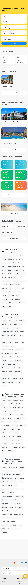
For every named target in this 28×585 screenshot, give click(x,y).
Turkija (4, 255)
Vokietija (18, 284)
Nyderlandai (5, 284)
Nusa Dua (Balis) (6, 328)
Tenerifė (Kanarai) (6, 378)
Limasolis (4, 360)
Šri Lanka (16, 274)
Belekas (4, 382)
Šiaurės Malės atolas (7, 331)
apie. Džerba (5, 324)
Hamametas (13, 324)
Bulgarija (15, 255)
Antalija (21, 378)
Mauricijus (11, 295)
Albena (12, 346)
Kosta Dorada (5, 375)
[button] (14, 16)
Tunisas (4, 274)
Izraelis (11, 288)
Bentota (16, 331)
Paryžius (9, 364)
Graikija (22, 255)
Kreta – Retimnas (18, 367)
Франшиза (4, 578)
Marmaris (4, 386)
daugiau (15, 150)
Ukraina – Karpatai (7, 270)
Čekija (9, 306)
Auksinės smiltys (19, 349)
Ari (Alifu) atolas (17, 328)
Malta (13, 292)
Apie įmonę (20, 578)
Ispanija (4, 259)
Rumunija (4, 299)
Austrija (10, 277)
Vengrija (16, 277)
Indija (23, 266)
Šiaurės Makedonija (18, 263)
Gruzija (12, 284)
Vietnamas (15, 281)
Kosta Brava (17, 371)
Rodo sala (4, 371)
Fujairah (4, 339)
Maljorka (13, 375)
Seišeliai (11, 299)
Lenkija (17, 295)
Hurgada (4, 320)
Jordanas (17, 288)
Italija (9, 263)
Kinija (3, 292)
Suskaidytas (5, 357)
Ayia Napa (12, 357)
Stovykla (16, 339)
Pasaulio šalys (9, 573)
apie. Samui (14, 335)
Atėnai (15, 364)
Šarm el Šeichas (13, 320)
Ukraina (10, 274)
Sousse (20, 324)
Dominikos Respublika (14, 266)
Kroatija (4, 263)
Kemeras (17, 382)
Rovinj (17, 353)
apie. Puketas (5, 335)
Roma (10, 371)
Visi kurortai (13, 93)
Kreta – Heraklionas (7, 367)
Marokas (19, 292)
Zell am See (5, 346)
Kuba (22, 288)
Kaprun (17, 342)
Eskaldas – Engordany (7, 342)
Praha (3, 364)
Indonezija (4, 288)
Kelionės (7, 568)
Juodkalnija (11, 259)
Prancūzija (22, 303)
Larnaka (19, 357)
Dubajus (21, 335)
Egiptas (9, 255)
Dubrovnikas (5, 353)
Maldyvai (16, 270)
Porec (11, 353)
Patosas (11, 360)
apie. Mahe (21, 320)
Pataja (22, 331)
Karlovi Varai (18, 360)
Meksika (22, 270)
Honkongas (23, 281)
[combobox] (14, 16)
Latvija (8, 292)
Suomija (4, 306)
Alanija (15, 378)
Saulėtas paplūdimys (7, 349)
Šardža (10, 339)
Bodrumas (10, 382)
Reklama (3, 581)
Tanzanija (23, 274)
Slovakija (17, 299)
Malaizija (4, 295)
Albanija (4, 266)
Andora (4, 277)
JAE (16, 259)
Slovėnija (4, 303)
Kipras (21, 259)
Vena (22, 342)
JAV (10, 303)
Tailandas (15, 303)
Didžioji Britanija (6, 281)
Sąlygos (19, 581)
